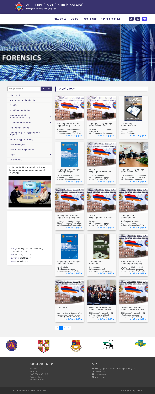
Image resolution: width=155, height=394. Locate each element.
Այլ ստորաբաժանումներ (21, 122)
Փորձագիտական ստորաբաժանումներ (20, 116)
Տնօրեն (13, 105)
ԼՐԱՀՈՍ (74, 19)
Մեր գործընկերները (19, 127)
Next (151, 52)
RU (138, 19)
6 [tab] (84, 78)
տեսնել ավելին (73, 135)
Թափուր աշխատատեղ (21, 140)
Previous (4, 52)
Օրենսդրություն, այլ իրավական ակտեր (25, 133)
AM (144, 19)
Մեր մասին (15, 95)
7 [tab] (88, 78)
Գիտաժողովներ (17, 144)
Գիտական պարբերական (22, 149)
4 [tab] (77, 78)
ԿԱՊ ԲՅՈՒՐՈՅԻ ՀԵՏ (110, 19)
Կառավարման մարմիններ (22, 100)
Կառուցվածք (90, 19)
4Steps (139, 390)
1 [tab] (67, 78)
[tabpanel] (77, 58)
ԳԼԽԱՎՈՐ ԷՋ (60, 19)
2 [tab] (71, 78)
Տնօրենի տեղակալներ (20, 110)
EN (131, 19)
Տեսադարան (16, 160)
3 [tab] (74, 78)
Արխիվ (13, 154)
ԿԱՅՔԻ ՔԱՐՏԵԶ (37, 380)
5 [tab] (81, 78)
